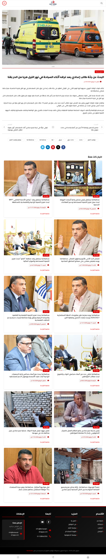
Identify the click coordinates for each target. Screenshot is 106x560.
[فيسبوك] (48, 522)
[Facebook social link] (63, 147)
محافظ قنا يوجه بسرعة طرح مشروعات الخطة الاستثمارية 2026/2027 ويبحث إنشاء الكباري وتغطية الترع (78, 316)
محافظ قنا (42, 139)
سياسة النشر (72, 527)
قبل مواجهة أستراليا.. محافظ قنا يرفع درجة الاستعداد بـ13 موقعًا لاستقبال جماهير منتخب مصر (29, 488)
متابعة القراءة (94, 213)
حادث (80, 139)
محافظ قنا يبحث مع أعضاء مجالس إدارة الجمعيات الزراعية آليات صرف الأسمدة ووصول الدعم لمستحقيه (29, 375)
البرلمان (100, 531)
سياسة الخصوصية (70, 534)
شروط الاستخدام (70, 531)
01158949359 (42, 536)
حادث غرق (70, 139)
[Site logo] (53, 3)
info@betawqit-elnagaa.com (42, 530)
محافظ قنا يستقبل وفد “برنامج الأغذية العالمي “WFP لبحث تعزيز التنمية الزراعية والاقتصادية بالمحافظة (29, 201)
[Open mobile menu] (4, 3)
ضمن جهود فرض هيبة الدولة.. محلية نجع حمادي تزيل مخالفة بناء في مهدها (29, 432)
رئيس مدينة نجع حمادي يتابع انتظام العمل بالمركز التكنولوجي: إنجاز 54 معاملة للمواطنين (80, 432)
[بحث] (101, 3)
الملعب (100, 528)
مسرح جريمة (99, 71)
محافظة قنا (30, 139)
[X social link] (58, 147)
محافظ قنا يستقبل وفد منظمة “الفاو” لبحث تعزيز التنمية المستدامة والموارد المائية (30, 260)
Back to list (53, 127)
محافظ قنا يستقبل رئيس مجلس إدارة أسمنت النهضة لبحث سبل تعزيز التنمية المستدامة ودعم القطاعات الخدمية (79, 202)
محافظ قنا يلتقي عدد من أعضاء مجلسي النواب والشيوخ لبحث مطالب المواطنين (78, 375)
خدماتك (100, 524)
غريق (60, 139)
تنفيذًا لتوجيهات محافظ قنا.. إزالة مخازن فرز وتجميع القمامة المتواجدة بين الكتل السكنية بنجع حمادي (80, 488)
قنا (52, 139)
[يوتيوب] (42, 522)
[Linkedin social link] (48, 147)
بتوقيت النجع (92, 139)
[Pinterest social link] (53, 147)
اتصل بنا (73, 520)
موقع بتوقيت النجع (15, 139)
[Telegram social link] (43, 147)
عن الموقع (72, 524)
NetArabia (30, 550)
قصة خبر (96, 196)
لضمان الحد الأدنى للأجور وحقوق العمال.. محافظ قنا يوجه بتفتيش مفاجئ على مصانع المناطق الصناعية (79, 260)
